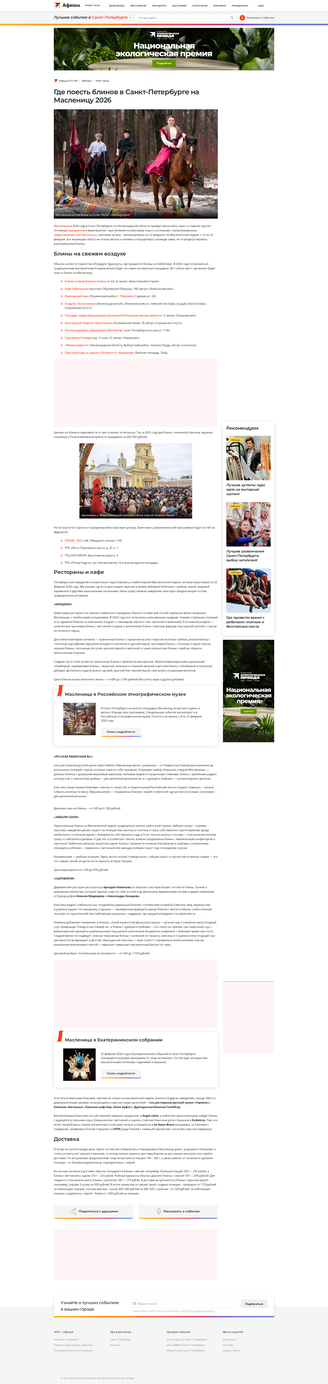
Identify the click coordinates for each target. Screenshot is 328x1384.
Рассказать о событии (260, 17)
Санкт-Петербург (120, 1339)
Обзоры (86, 80)
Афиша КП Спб (68, 80)
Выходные (117, 5)
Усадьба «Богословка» (80, 304)
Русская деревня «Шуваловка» (86, 330)
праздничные (77, 230)
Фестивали (138, 5)
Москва (114, 1345)
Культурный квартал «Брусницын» (89, 323)
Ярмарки (219, 5)
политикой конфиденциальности (198, 1310)
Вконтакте (229, 1339)
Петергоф (115, 330)
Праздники (240, 5)
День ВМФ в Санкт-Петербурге (186, 1345)
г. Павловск (126, 296)
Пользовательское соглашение (73, 1350)
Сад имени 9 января (78, 338)
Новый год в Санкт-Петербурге (186, 1350)
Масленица (62, 226)
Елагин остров (75, 281)
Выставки (179, 5)
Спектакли (200, 5)
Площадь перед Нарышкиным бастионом (94, 315)
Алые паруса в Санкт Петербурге (187, 1339)
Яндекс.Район (231, 1350)
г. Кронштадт (125, 353)
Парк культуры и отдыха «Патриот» (89, 353)
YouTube (228, 1345)
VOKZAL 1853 (73, 540)
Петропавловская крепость (143, 315)
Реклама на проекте (66, 1339)
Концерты (159, 5)
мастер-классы (86, 235)
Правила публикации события (73, 1345)
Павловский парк (77, 296)
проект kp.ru (92, 5)
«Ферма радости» (77, 345)
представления (64, 235)
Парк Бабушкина (76, 289)
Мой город (102, 80)
